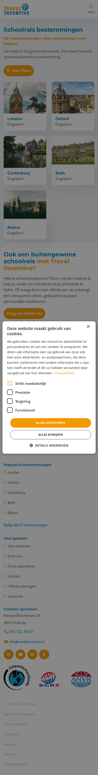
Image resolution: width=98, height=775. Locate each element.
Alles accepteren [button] (50, 423)
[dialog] (49, 387)
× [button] (88, 326)
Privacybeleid (64, 373)
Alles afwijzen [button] (50, 434)
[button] (49, 445)
